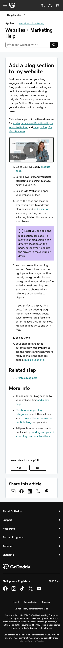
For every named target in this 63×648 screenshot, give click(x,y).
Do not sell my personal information (31, 609)
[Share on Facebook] (21, 491)
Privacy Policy (30, 602)
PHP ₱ (52, 581)
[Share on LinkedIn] (30, 491)
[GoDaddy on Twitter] (30, 590)
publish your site (34, 359)
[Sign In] (50, 5)
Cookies (46, 602)
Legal (16, 602)
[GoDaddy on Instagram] (13, 590)
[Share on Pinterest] (47, 491)
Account (8, 546)
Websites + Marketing (31, 23)
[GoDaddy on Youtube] (39, 590)
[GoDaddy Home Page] (17, 567)
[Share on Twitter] (38, 491)
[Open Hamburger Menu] (4, 5)
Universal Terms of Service (31, 641)
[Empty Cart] (57, 5)
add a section (41, 209)
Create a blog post (26, 377)
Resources (9, 528)
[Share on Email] (13, 491)
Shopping (8, 554)
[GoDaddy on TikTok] (22, 590)
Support (7, 520)
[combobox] (28, 44)
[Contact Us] (43, 5)
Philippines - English (15, 581)
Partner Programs (13, 537)
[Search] (54, 45)
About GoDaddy (12, 511)
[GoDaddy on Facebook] (5, 590)
